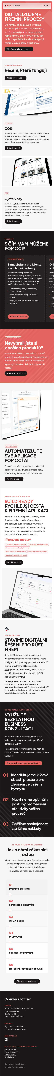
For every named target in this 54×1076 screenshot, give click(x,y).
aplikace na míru (21, 658)
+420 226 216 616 (15, 1026)
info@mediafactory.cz (17, 1029)
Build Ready (20, 1067)
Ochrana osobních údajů (15, 1064)
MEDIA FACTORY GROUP (27, 1046)
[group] (27, 121)
